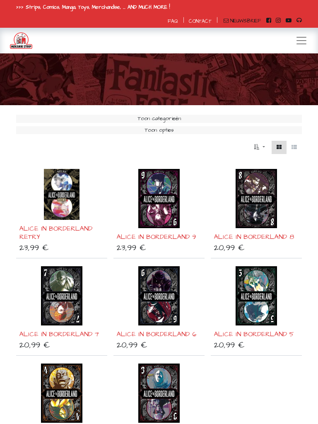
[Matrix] (279, 147)
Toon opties (159, 130)
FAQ (173, 21)
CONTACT (200, 21)
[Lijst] (294, 147)
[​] (268, 21)
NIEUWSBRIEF (245, 20)
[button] (259, 147)
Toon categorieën (159, 118)
